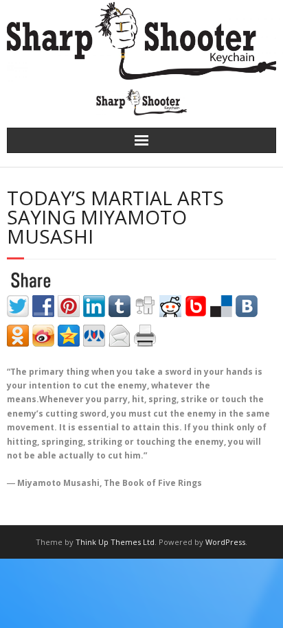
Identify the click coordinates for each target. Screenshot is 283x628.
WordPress (225, 542)
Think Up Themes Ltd (115, 542)
